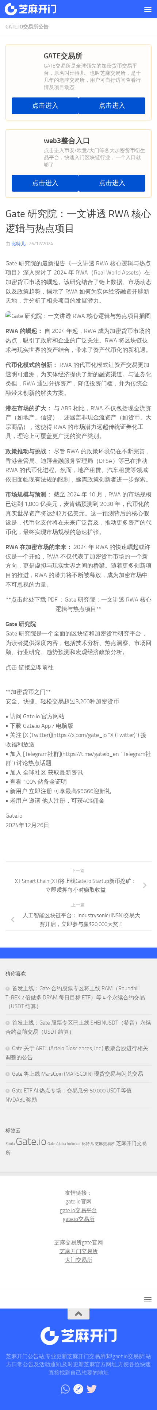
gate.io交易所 (79, 1219)
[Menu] (148, 9)
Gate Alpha (56, 1143)
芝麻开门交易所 (79, 1251)
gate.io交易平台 (78, 1210)
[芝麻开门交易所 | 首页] (39, 9)
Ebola (10, 1143)
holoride (74, 1143)
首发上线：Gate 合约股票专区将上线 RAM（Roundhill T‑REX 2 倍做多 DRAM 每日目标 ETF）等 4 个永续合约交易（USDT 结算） (75, 997)
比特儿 (18, 243)
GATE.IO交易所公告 (27, 27)
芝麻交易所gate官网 (78, 1242)
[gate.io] (78, 1389)
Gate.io (31, 1141)
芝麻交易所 (105, 1143)
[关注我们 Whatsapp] (65, 1389)
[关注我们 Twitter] (92, 1389)
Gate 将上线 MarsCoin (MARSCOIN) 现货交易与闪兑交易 (77, 1074)
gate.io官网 (78, 1201)
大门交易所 (78, 1260)
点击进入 (45, 106)
